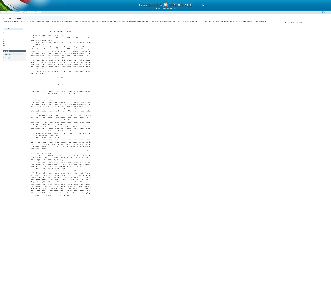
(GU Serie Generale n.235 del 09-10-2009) (253, 21)
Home (206, 5)
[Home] (165, 5)
